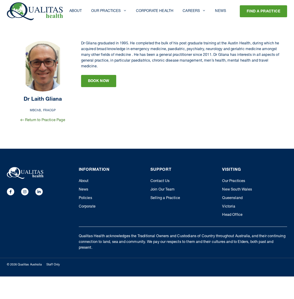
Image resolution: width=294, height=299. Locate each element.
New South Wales (237, 190)
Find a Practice (263, 12)
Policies (85, 198)
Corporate (87, 207)
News (220, 11)
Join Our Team (162, 190)
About (75, 11)
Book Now (98, 81)
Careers (191, 11)
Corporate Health (155, 11)
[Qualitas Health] (35, 11)
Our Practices (106, 11)
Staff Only (53, 264)
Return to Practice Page (44, 120)
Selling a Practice (165, 198)
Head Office (232, 215)
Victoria (228, 207)
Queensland (232, 198)
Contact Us (160, 181)
